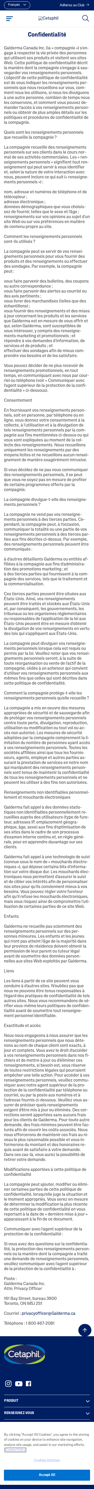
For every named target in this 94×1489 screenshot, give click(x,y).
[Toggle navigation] (9, 18)
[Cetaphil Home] (48, 19)
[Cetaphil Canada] (24, 1354)
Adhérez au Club (72, 5)
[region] (47, 1453)
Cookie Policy (15, 1450)
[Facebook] (28, 1383)
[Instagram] (8, 1383)
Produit (11, 1401)
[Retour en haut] (84, 1330)
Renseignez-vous (19, 1413)
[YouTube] (18, 1383)
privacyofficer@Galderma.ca (48, 1314)
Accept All (47, 1475)
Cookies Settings (47, 1460)
